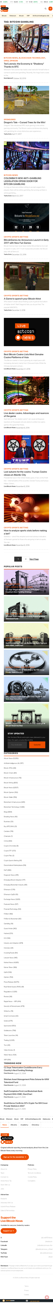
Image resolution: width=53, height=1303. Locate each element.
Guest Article (8, 928)
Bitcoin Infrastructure (11, 778)
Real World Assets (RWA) (19, 587)
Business (7, 821)
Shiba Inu (7, 1011)
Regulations (28, 667)
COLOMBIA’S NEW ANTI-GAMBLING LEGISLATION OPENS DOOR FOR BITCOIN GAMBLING (22, 181)
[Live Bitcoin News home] (5, 8)
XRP (28, 16)
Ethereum (13, 16)
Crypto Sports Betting (16, 237)
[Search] (45, 9)
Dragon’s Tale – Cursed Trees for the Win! (24, 122)
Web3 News (8, 1055)
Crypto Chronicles (10, 846)
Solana (38, 614)
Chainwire (7, 836)
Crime (6, 841)
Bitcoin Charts (8, 773)
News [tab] (4, 1125)
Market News (13, 584)
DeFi (5, 870)
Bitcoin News (11, 58)
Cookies (26, 1295)
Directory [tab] (35, 1125)
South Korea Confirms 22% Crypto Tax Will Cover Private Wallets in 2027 (25, 671)
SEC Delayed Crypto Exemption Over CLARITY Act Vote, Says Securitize (26, 698)
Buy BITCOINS (9, 826)
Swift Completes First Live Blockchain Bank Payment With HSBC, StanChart (26, 644)
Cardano (7, 831)
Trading (6, 1040)
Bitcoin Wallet (8, 797)
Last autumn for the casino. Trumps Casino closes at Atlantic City (25, 473)
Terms (27, 1286)
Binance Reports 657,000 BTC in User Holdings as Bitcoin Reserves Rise (25, 724)
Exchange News (14, 721)
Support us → (8, 1231)
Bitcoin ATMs (8, 768)
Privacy (26, 1290)
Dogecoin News (9, 875)
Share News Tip (6, 1181)
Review (6, 996)
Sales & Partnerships (8, 1210)
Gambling (7, 924)
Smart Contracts (9, 1016)
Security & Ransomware (12, 1006)
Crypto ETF (8, 851)
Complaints (31, 1181)
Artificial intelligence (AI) (12, 763)
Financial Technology (11, 909)
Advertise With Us (7, 1203)
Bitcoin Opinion (9, 792)
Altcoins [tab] (14, 1125)
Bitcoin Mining (8, 783)
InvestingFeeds (9, 953)
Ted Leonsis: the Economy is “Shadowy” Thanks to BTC (24, 65)
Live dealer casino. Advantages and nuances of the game (26, 414)
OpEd (6, 61)
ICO (5, 938)
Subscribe (37, 745)
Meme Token (8, 967)
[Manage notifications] (47, 1297)
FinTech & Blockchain (11, 919)
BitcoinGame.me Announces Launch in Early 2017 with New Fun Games (26, 241)
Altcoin (21, 16)
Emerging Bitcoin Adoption (13, 880)
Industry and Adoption (11, 943)
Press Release (9, 982)
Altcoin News (8, 758)
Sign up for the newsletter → (14, 1157)
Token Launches (9, 1035)
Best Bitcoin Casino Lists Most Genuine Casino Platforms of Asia (23, 356)
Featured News (9, 904)
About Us (4, 1169)
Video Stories (8, 1050)
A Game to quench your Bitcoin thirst (22, 298)
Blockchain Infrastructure (21, 638)
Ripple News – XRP (10, 1001)
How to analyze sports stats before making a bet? (25, 532)
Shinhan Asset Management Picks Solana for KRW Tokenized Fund (25, 617)
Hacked (6, 933)
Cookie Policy (32, 1177)
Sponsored (10, 119)
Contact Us (4, 1177)
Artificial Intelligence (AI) (41, 16)
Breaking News (9, 817)
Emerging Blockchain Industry (14, 885)
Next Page (34, 559)
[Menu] (50, 9)
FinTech (6, 914)
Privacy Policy (32, 1169)
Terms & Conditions (34, 1173)
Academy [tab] (24, 1125)
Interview (7, 948)
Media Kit (4, 1199)
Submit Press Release (8, 1206)
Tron (5, 1045)
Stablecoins (8, 1030)
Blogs (6, 812)
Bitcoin (4, 16)
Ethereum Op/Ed (9, 894)
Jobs (2, 1189)
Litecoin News (9, 958)
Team (2, 1173)
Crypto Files (8, 856)
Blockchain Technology (32, 58)
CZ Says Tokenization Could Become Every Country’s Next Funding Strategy (22, 591)
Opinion (14, 61)
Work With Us (5, 1185)
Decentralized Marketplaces (13, 865)
